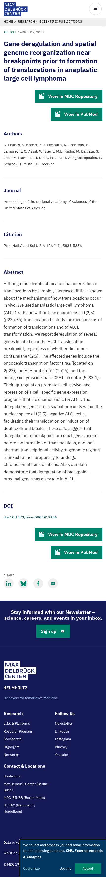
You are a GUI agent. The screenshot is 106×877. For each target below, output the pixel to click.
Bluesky (61, 747)
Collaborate (13, 739)
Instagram (63, 739)
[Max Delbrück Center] (16, 14)
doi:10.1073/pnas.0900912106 (30, 517)
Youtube (61, 754)
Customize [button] (31, 868)
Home (8, 21)
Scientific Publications (61, 21)
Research (26, 21)
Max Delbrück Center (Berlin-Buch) (26, 787)
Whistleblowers (16, 853)
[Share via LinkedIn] (9, 583)
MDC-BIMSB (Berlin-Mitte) (24, 797)
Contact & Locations (24, 766)
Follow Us (65, 713)
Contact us (12, 776)
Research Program (18, 731)
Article (10, 32)
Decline (65, 868)
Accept (87, 868)
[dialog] (63, 858)
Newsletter (63, 723)
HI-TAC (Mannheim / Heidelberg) (19, 808)
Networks (11, 754)
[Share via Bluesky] (23, 583)
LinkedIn (62, 731)
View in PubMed (81, 114)
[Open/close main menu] (95, 9)
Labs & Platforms (17, 723)
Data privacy (13, 842)
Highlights (11, 747)
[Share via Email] (53, 583)
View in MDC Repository (73, 96)
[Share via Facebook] (38, 583)
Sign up (48, 631)
